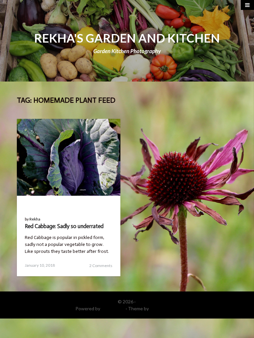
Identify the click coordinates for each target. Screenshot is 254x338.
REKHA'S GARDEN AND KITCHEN (127, 38)
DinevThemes (164, 308)
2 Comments (100, 265)
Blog (32, 205)
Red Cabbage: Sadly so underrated (64, 226)
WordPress (113, 308)
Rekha (34, 219)
